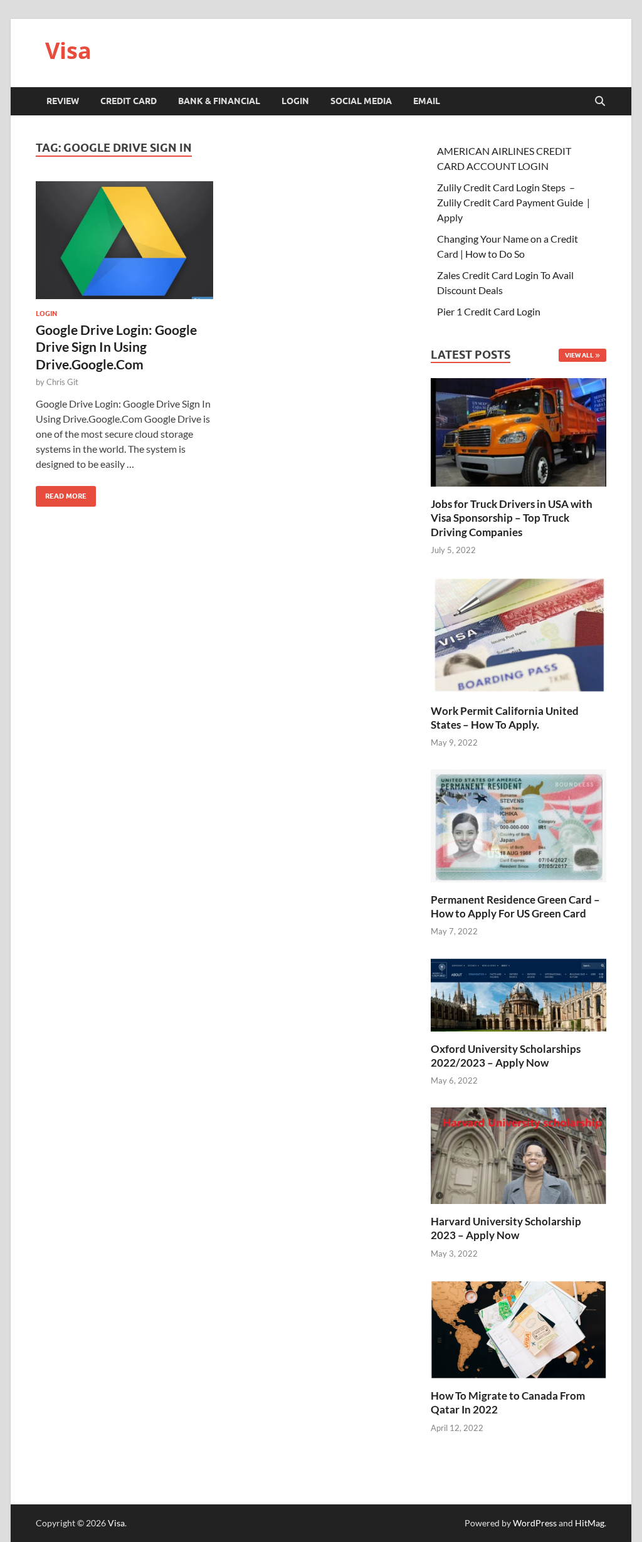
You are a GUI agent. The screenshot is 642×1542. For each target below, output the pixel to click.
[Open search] (600, 101)
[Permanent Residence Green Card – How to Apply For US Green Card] (518, 824)
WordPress (535, 1523)
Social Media (361, 101)
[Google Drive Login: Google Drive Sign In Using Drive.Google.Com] (124, 240)
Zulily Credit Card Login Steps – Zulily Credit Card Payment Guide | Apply (513, 202)
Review (62, 101)
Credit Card (128, 101)
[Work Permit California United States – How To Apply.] (518, 634)
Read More (61, 493)
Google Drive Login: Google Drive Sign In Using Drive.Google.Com (116, 347)
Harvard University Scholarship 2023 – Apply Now (506, 1228)
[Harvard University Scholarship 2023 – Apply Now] (518, 1154)
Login (295, 101)
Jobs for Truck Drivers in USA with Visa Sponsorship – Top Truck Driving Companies (511, 517)
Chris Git (62, 382)
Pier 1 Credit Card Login (488, 311)
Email (426, 101)
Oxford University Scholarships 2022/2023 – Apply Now (506, 1055)
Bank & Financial (219, 101)
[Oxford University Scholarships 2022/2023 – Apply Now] (518, 993)
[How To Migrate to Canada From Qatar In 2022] (518, 1328)
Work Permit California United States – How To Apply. (505, 717)
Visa (68, 50)
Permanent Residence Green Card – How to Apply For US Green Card (515, 906)
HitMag (589, 1523)
